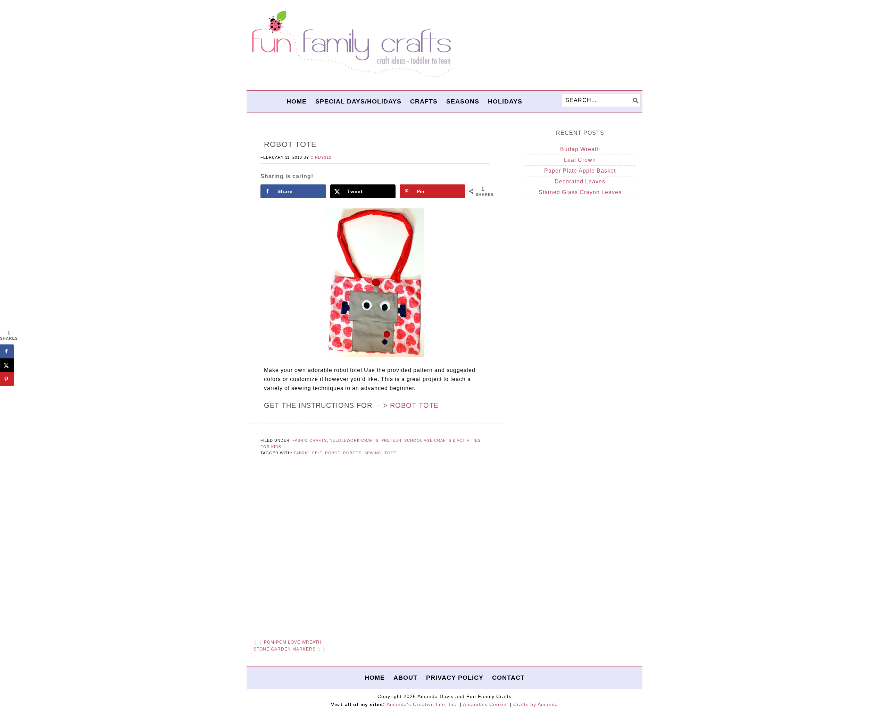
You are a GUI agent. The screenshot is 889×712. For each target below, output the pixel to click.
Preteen (391, 440)
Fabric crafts (309, 440)
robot (332, 453)
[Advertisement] (375, 548)
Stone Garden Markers (285, 649)
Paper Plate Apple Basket (580, 171)
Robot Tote (414, 405)
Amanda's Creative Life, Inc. (422, 704)
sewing (373, 453)
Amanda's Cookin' (485, 704)
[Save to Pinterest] (7, 379)
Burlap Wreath (580, 149)
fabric (301, 453)
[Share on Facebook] (7, 351)
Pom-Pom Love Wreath (293, 642)
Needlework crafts (354, 440)
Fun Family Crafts (351, 44)
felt (317, 453)
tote (390, 453)
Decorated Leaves (580, 181)
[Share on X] (7, 365)
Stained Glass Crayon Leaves (580, 192)
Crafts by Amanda (535, 704)
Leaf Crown (580, 160)
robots (352, 453)
